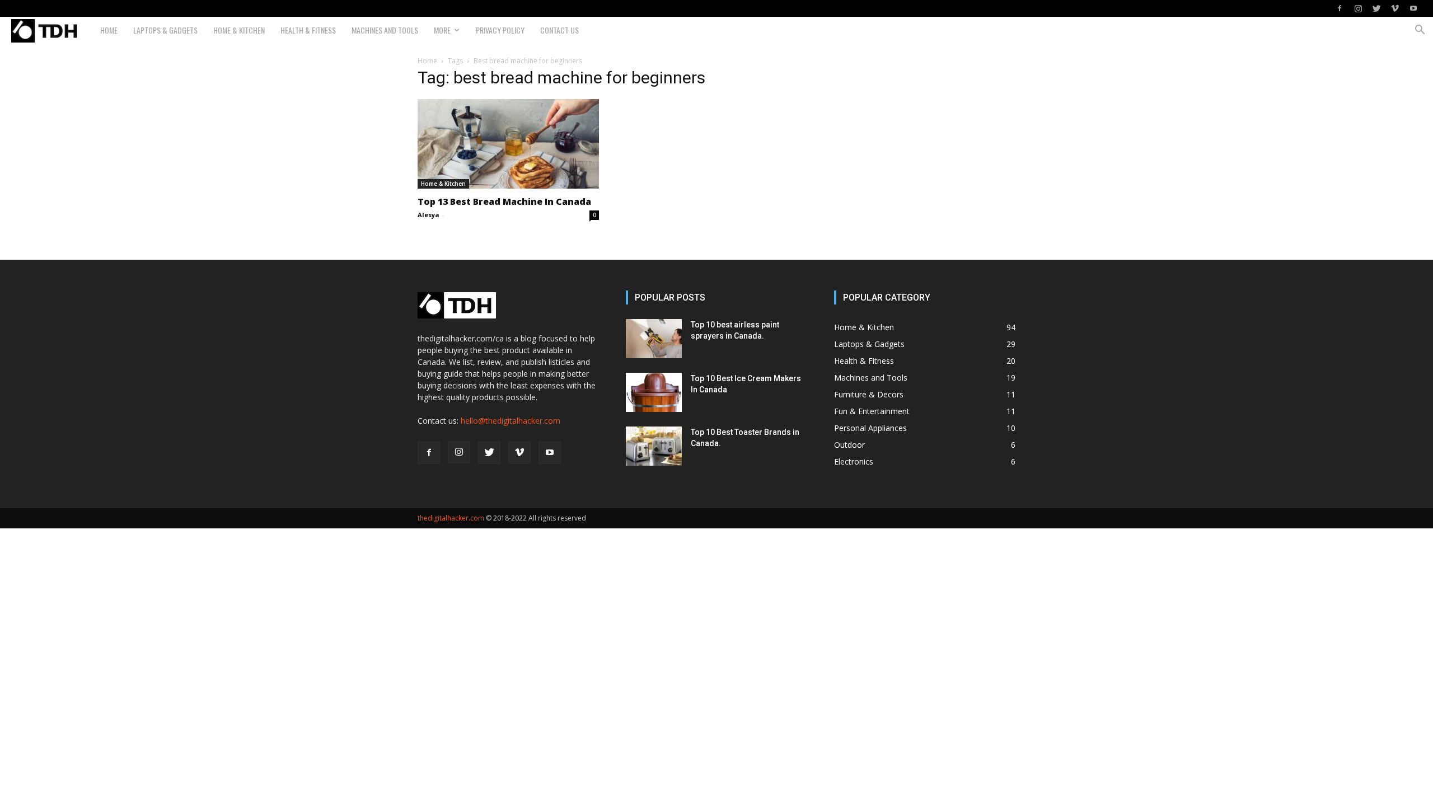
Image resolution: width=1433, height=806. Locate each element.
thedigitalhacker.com (451, 518)
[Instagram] (1358, 8)
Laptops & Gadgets (165, 30)
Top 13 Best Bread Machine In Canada (504, 201)
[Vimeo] (1395, 8)
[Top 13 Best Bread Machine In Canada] (508, 144)
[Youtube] (1413, 8)
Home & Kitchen (239, 30)
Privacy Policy (500, 30)
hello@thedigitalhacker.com (510, 420)
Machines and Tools (385, 30)
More (442, 30)
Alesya (428, 214)
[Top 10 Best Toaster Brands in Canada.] (654, 446)
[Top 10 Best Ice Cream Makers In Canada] (654, 392)
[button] (1419, 31)
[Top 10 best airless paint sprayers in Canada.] (654, 338)
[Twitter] (1376, 8)
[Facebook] (1339, 8)
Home (109, 30)
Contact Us (559, 30)
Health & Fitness (308, 30)
